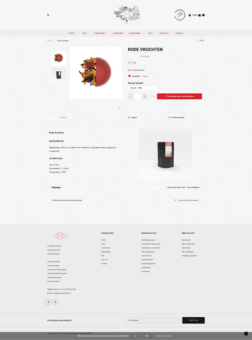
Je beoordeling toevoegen (188, 200)
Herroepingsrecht (148, 252)
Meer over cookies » (164, 336)
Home (49, 41)
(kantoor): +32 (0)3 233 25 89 (65, 289)
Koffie (71, 33)
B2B (149, 33)
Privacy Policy (146, 256)
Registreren (186, 240)
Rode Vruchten (63, 41)
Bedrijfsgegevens (148, 240)
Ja (135, 336)
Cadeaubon (118, 33)
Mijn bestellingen (188, 244)
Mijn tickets (186, 248)
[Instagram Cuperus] (55, 302)
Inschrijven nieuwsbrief (59, 320)
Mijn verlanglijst (187, 252)
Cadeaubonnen (147, 260)
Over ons (163, 33)
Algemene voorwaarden (150, 248)
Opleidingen (134, 33)
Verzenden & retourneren (150, 244)
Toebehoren (99, 33)
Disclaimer (145, 271)
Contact (179, 33)
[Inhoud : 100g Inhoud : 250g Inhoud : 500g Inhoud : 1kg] (143, 88)
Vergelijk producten (189, 256)
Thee (84, 33)
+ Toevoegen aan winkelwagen (179, 96)
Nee (146, 336)
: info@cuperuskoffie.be (61, 293)
